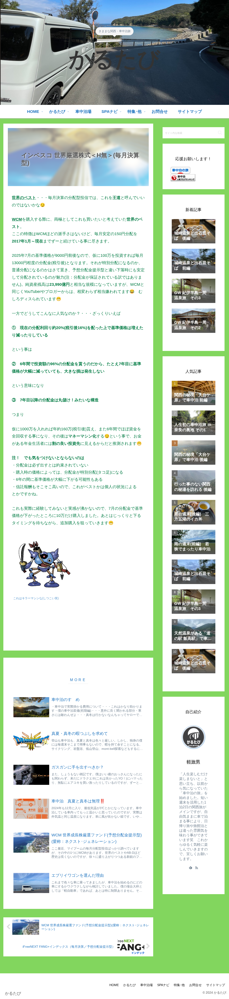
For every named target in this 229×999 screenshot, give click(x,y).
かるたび (129, 985)
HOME (114, 985)
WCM (17, 219)
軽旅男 (193, 761)
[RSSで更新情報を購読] (196, 867)
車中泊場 (146, 985)
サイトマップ (215, 985)
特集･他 (179, 985)
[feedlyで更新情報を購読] (190, 867)
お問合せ (195, 985)
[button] (220, 132)
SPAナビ (163, 985)
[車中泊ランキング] (183, 177)
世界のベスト (24, 197)
